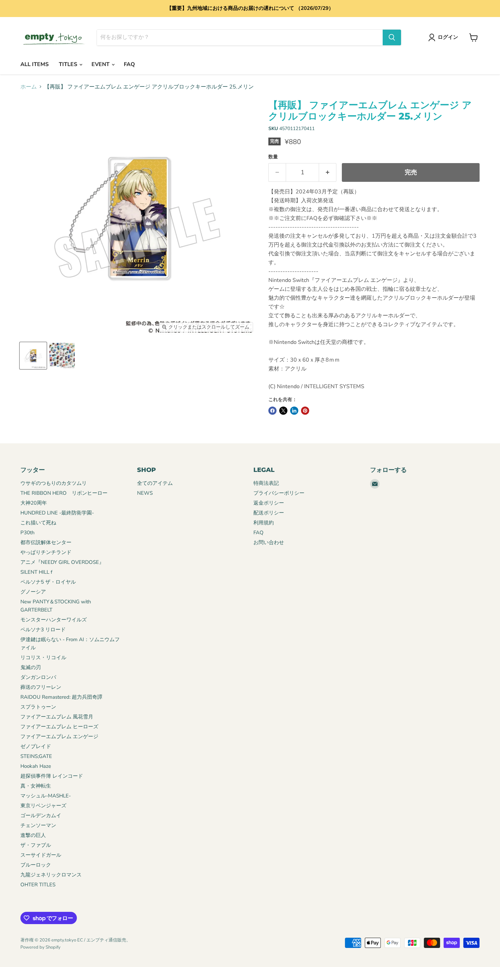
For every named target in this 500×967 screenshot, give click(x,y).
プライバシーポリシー (278, 493)
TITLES (69, 64)
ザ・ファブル (35, 845)
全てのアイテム (155, 483)
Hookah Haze (35, 766)
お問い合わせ (268, 542)
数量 (273, 157)
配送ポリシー (268, 512)
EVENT (101, 64)
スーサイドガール (40, 855)
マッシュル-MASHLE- (45, 795)
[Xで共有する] (283, 411)
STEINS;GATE (36, 756)
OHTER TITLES (37, 884)
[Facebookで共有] (272, 411)
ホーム (28, 87)
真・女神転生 (35, 785)
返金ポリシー (268, 503)
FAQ (129, 64)
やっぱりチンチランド (45, 552)
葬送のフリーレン (40, 687)
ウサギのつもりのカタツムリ (53, 483)
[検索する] (392, 37)
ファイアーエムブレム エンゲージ (59, 736)
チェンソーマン (38, 825)
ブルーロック (35, 864)
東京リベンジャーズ (43, 805)
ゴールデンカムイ (40, 815)
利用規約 (263, 522)
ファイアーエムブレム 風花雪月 (56, 716)
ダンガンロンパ (38, 677)
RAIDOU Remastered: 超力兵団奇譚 (61, 697)
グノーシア (33, 591)
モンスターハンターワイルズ (53, 619)
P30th (27, 532)
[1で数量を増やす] (327, 172)
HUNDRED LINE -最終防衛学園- (57, 512)
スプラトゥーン (38, 706)
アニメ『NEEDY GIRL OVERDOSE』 (62, 562)
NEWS (145, 493)
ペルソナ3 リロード (43, 629)
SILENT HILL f (36, 572)
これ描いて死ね (38, 522)
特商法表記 (266, 483)
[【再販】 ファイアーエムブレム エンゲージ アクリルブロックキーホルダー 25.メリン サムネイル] (33, 355)
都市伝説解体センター (45, 542)
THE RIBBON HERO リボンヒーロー (63, 493)
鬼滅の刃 (30, 667)
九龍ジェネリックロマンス (51, 874)
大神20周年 (33, 503)
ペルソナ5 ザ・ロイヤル (48, 581)
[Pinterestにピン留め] (305, 411)
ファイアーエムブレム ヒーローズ (59, 726)
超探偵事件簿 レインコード (51, 776)
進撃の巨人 (33, 835)
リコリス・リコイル (43, 657)
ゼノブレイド (35, 746)
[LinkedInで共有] (294, 411)
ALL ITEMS (34, 64)
